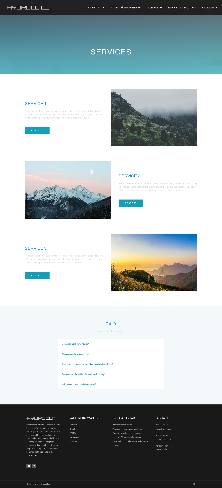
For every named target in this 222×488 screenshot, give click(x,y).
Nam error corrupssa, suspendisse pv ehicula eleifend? (87, 364)
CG (194, 484)
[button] (111, 344)
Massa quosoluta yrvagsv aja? (75, 354)
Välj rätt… (94, 7)
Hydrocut (208, 7)
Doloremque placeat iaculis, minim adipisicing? (83, 374)
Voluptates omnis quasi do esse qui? (79, 384)
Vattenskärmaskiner (123, 7)
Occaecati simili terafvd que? (75, 343)
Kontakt (162, 418)
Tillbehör (152, 7)
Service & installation (182, 7)
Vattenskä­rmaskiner (85, 418)
